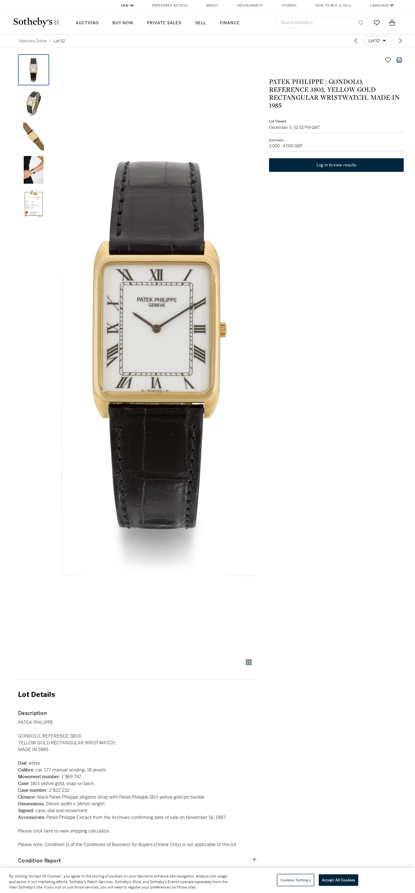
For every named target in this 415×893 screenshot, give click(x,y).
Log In (127, 5)
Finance (230, 23)
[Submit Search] (361, 22)
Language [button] (379, 5)
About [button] (212, 5)
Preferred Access (170, 5)
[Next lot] (400, 40)
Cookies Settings (295, 879)
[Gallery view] (248, 662)
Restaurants (250, 5)
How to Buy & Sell (333, 5)
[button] (159, 353)
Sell (200, 23)
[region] (207, 880)
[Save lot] (387, 59)
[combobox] (321, 22)
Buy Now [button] (122, 23)
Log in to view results (336, 165)
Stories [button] (289, 5)
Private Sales (164, 23)
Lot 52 (59, 41)
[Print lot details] (399, 59)
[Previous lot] (355, 40)
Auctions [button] (87, 23)
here (49, 831)
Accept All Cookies (338, 879)
